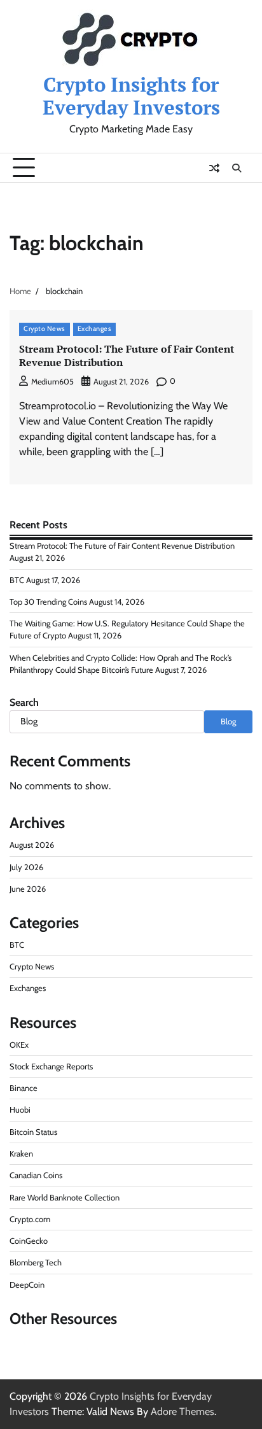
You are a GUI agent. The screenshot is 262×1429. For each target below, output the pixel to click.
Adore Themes (182, 1411)
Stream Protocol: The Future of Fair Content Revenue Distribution (126, 355)
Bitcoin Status (33, 1132)
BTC (17, 580)
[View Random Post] (214, 168)
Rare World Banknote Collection (65, 1197)
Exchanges (95, 329)
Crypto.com (30, 1219)
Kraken (21, 1153)
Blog (228, 721)
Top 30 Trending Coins (48, 602)
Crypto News (45, 329)
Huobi (20, 1110)
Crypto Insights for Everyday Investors (131, 95)
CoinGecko (29, 1241)
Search (24, 702)
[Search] (236, 168)
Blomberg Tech (36, 1262)
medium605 (52, 381)
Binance (24, 1088)
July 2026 (26, 867)
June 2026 (28, 889)
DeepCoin (27, 1285)
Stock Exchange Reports (51, 1066)
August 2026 (32, 845)
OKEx (19, 1045)
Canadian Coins (36, 1175)
